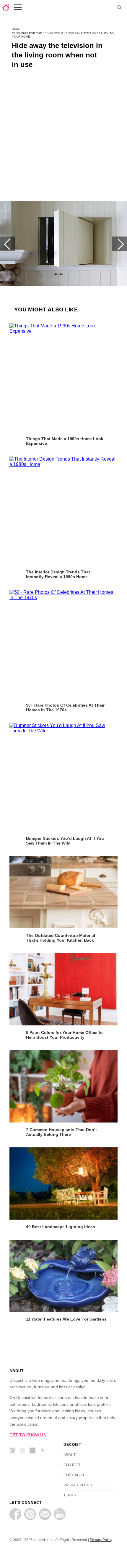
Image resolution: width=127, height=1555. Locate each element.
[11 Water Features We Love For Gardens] (63, 1276)
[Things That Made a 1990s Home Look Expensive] (63, 377)
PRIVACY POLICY (78, 1485)
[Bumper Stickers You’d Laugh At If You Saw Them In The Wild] (63, 777)
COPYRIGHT (74, 1475)
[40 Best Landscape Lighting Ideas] (63, 1183)
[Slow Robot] (44, 1451)
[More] (18, 7)
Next (119, 244)
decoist (6, 7)
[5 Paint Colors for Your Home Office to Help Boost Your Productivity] (63, 989)
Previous (7, 244)
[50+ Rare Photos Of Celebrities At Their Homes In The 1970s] (63, 644)
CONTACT (72, 1465)
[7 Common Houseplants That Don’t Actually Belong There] (63, 1086)
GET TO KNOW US (27, 1434)
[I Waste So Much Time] (34, 1451)
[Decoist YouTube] (60, 1514)
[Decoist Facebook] (15, 1514)
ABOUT (70, 1455)
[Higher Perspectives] (23, 1451)
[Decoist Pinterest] (30, 1514)
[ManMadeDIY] (13, 1451)
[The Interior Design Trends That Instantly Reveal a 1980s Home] (63, 510)
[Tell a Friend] (45, 1514)
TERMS (70, 1495)
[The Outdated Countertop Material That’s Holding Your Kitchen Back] (63, 892)
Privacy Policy (101, 1540)
